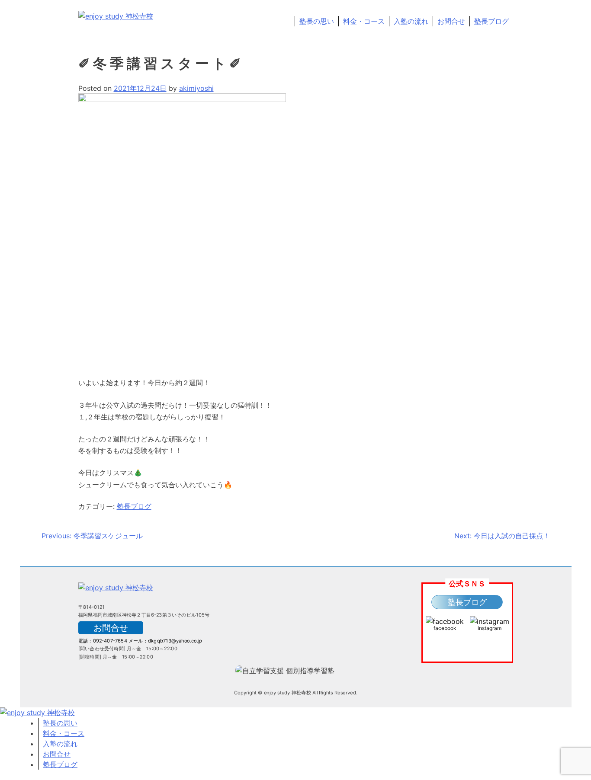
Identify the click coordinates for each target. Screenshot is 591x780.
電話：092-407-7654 (102, 641)
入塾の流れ (411, 21)
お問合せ (451, 21)
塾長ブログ (491, 21)
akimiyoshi (196, 88)
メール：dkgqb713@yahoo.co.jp (165, 641)
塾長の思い (316, 21)
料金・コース (364, 21)
